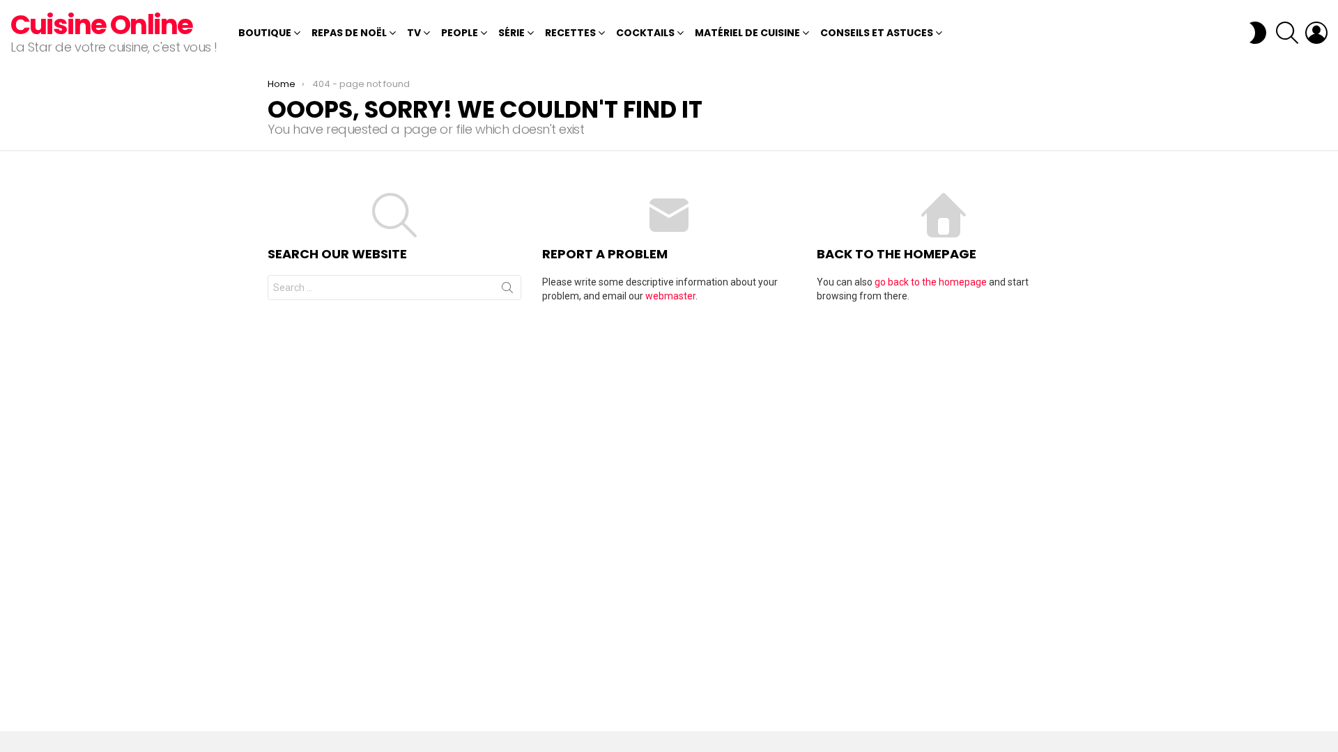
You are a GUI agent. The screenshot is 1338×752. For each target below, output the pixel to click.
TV (414, 33)
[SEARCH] (1287, 32)
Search (507, 290)
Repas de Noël (349, 33)
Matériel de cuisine (747, 33)
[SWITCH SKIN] (1258, 32)
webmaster (670, 295)
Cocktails (645, 33)
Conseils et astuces (876, 33)
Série (511, 33)
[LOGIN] (1316, 32)
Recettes (570, 33)
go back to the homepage (931, 282)
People (459, 33)
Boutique (264, 33)
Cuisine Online (101, 25)
